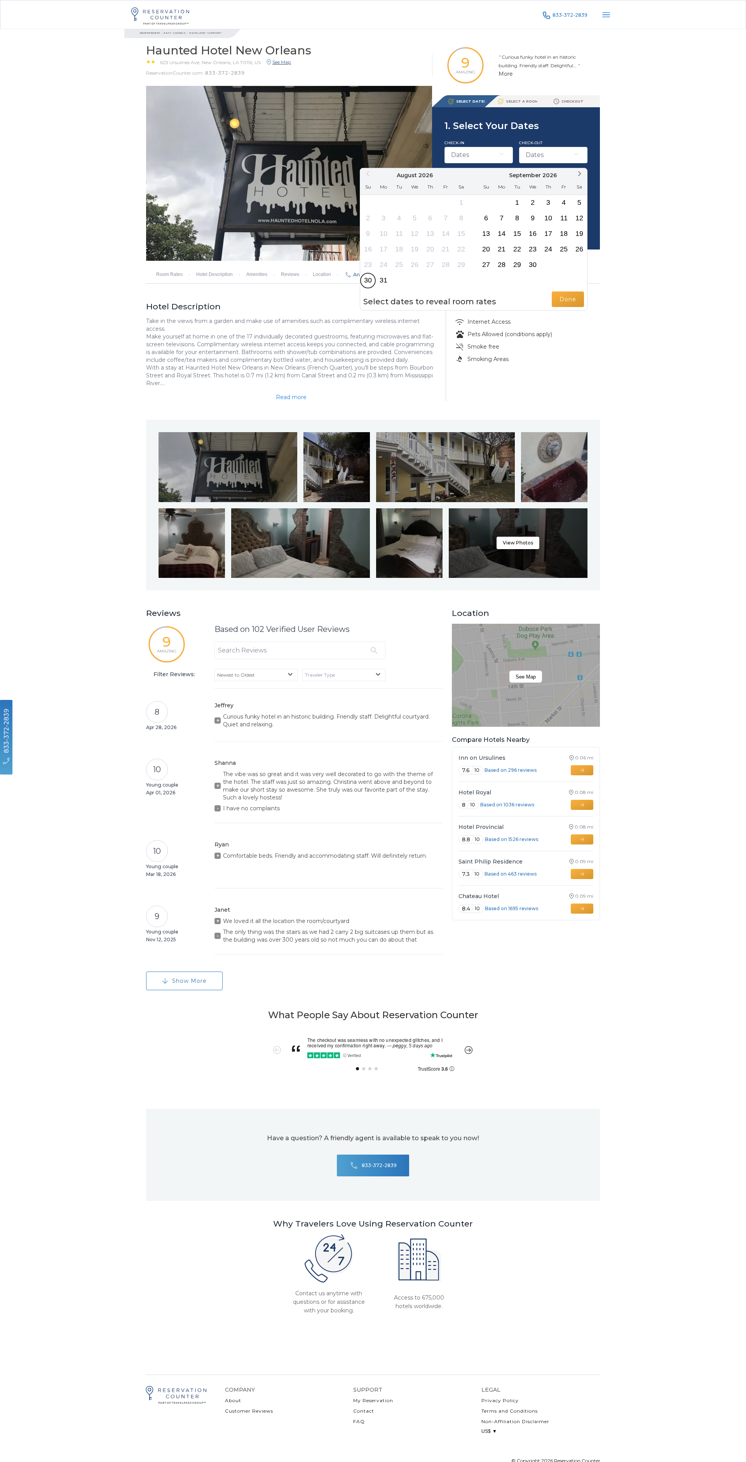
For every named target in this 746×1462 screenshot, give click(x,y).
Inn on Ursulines (481, 757)
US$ (489, 1431)
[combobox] (256, 675)
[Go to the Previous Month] (368, 173)
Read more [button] (291, 397)
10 (383, 233)
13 (430, 233)
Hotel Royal (474, 792)
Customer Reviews (249, 1411)
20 (430, 249)
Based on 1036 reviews (507, 805)
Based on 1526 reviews (511, 839)
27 (430, 265)
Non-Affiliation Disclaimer (515, 1421)
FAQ (359, 1421)
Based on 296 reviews (511, 770)
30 (368, 280)
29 (461, 265)
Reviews (290, 274)
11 (399, 233)
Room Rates (169, 274)
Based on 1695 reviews (511, 908)
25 (399, 265)
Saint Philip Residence (490, 861)
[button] (210, 62)
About (233, 1400)
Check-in (454, 142)
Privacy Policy (500, 1400)
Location (322, 274)
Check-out (530, 142)
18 (399, 249)
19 (414, 249)
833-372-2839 (570, 15)
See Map (526, 676)
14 (446, 233)
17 (383, 249)
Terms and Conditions (509, 1411)
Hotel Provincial (481, 826)
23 (368, 265)
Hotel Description (214, 274)
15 (461, 233)
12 (414, 233)
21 (446, 249)
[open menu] (606, 14)
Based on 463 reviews (511, 874)
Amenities (256, 274)
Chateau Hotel (478, 896)
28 (446, 265)
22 (461, 249)
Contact (363, 1411)
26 (414, 265)
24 (383, 265)
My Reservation (373, 1400)
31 (383, 280)
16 (368, 249)
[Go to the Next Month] (579, 173)
